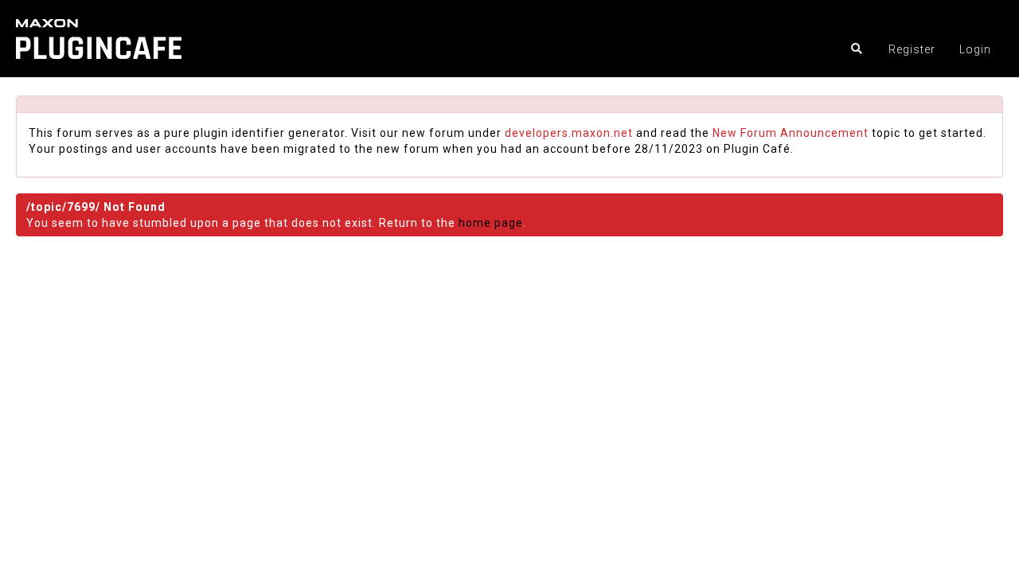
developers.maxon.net (569, 133)
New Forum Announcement (791, 133)
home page (491, 222)
